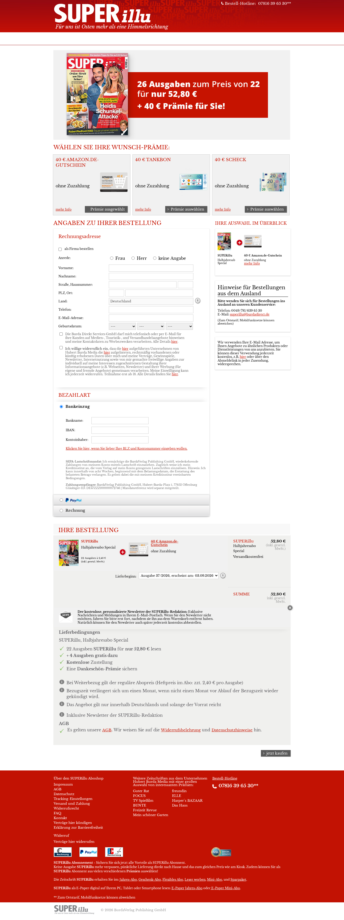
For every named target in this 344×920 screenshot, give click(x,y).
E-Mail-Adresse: (70, 318)
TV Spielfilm (143, 800)
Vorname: (66, 268)
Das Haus (180, 805)
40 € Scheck (230, 159)
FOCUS (139, 796)
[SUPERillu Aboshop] (120, 15)
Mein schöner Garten (150, 815)
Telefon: (64, 309)
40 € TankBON (153, 159)
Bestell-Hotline (224, 778)
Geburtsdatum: (70, 326)
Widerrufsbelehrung (181, 730)
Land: (62, 301)
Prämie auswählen (187, 209)
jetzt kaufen (277, 753)
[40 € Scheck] (273, 193)
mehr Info (64, 209)
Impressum (63, 784)
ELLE (176, 796)
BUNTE (139, 805)
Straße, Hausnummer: (75, 284)
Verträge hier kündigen (73, 823)
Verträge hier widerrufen (74, 842)
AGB (107, 730)
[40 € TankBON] (193, 193)
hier (243, 357)
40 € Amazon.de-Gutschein (77, 162)
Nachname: (67, 276)
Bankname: (74, 420)
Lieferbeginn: (125, 576)
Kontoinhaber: (77, 440)
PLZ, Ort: (65, 293)
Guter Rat (141, 791)
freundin (179, 791)
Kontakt (60, 818)
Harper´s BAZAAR (187, 800)
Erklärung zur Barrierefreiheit (78, 827)
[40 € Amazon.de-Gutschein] (114, 193)
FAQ (57, 813)
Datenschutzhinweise (232, 730)
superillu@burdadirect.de (249, 314)
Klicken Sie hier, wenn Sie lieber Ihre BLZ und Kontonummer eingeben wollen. (126, 448)
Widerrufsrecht (66, 808)
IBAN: (70, 430)
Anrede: (64, 258)
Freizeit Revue (145, 810)
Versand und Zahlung (72, 803)
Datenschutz (64, 794)
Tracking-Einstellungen (73, 799)
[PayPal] (75, 499)
